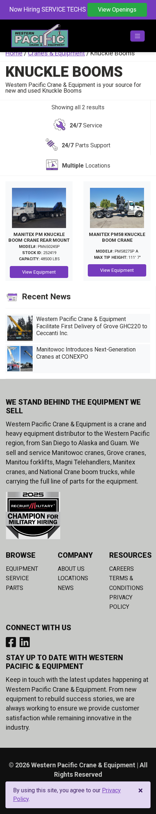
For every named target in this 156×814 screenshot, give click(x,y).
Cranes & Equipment (56, 53)
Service (17, 578)
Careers (121, 568)
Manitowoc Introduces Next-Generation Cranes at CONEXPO (86, 353)
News (66, 588)
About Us (71, 568)
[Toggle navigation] (137, 36)
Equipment (22, 568)
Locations (73, 578)
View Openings (117, 9)
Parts (14, 588)
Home (13, 53)
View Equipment (39, 272)
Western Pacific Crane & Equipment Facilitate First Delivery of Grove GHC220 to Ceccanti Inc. (91, 326)
